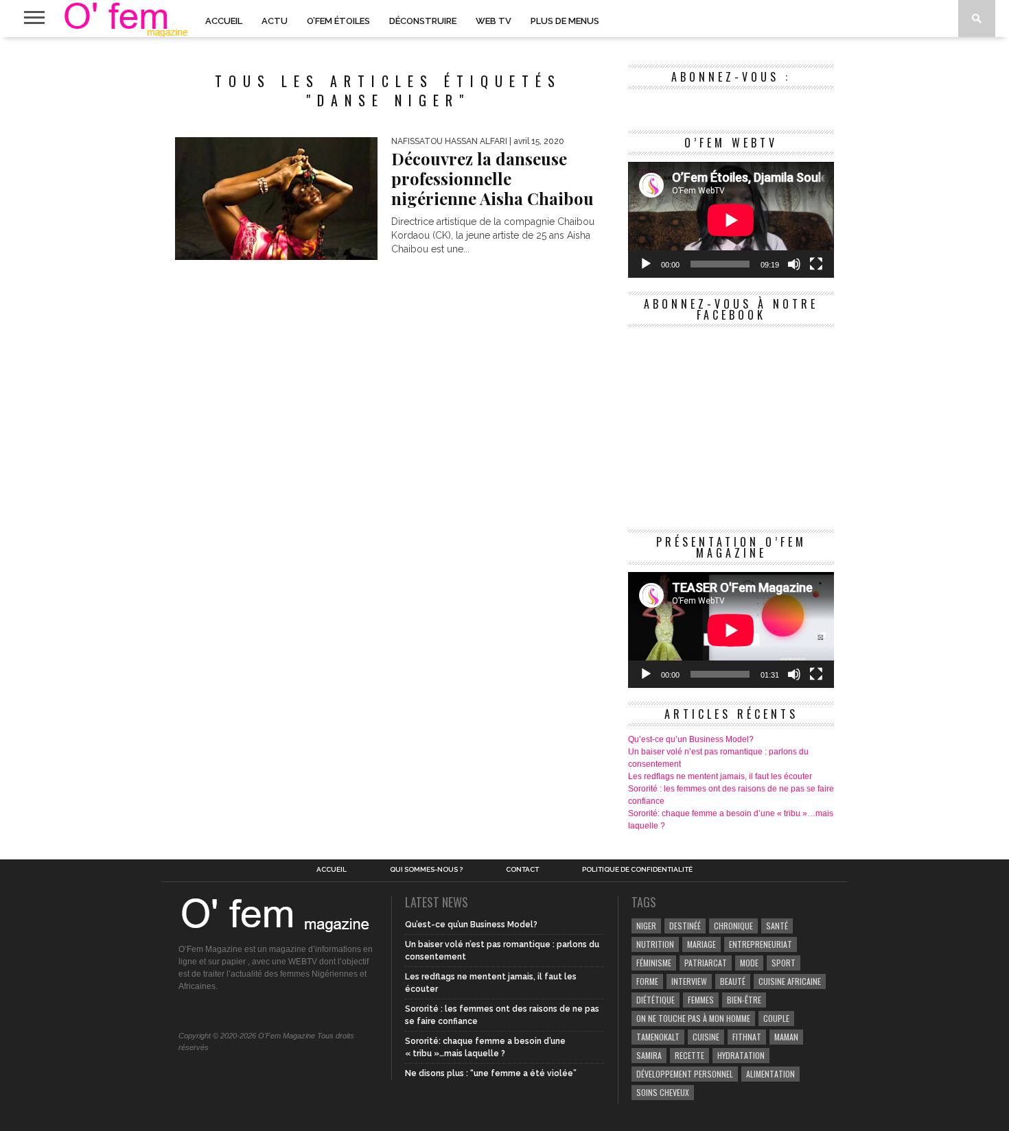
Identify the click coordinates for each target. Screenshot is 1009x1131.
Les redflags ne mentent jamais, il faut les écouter (720, 776)
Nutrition (655, 944)
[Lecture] (646, 264)
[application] (731, 220)
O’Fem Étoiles (338, 21)
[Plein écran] (816, 264)
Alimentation (770, 1074)
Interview (689, 981)
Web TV (493, 21)
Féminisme (653, 962)
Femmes (701, 999)
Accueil (223, 21)
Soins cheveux (662, 1092)
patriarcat (705, 962)
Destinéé (685, 925)
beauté (732, 981)
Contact (522, 869)
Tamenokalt (658, 1037)
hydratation (741, 1055)
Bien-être (744, 999)
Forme (647, 981)
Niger (646, 925)
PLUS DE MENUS (565, 21)
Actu (275, 21)
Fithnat (746, 1037)
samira (649, 1055)
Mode (749, 962)
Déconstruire (422, 21)
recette (689, 1055)
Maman (786, 1037)
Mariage (701, 944)
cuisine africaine (789, 981)
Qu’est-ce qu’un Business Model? (691, 739)
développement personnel (684, 1074)
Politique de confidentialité (637, 869)
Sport (784, 962)
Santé (777, 925)
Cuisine (706, 1037)
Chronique (733, 925)
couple (776, 1018)
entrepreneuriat (760, 944)
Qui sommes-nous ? (426, 869)
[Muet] (794, 264)
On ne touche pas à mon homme (693, 1018)
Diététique (655, 999)
